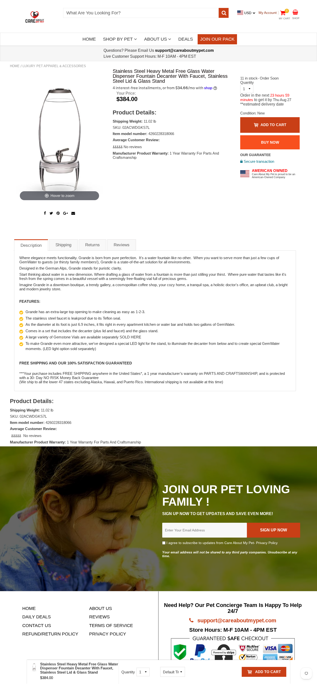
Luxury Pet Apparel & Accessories (54, 66)
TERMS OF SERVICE (111, 625)
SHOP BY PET (118, 39)
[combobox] (141, 13)
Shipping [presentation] (63, 245)
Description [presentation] (31, 245)
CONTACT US (36, 625)
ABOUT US (156, 39)
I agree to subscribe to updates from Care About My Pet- (221, 543)
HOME (89, 39)
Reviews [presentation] (122, 245)
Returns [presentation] (92, 245)
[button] (118, 147)
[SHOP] (295, 11)
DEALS (185, 39)
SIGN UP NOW (273, 530)
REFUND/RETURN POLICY (50, 633)
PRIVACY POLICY (107, 633)
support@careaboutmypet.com (236, 620)
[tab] (31, 244)
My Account (268, 13)
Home (15, 66)
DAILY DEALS (36, 616)
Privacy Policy (267, 543)
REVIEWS (99, 616)
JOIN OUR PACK (217, 39)
